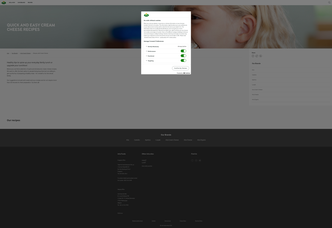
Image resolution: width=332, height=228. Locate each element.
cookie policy (163, 37)
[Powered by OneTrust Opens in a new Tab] (183, 73)
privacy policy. (172, 37)
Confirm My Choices (180, 68)
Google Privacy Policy (149, 37)
